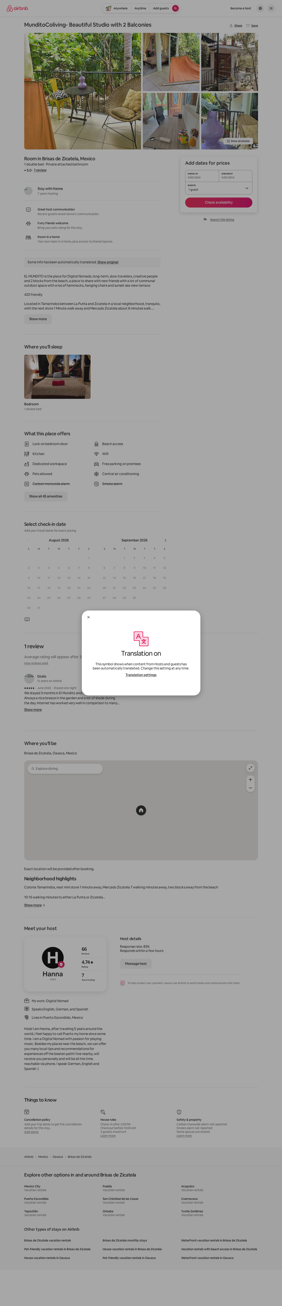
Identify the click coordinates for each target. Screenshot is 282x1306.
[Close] (88, 617)
